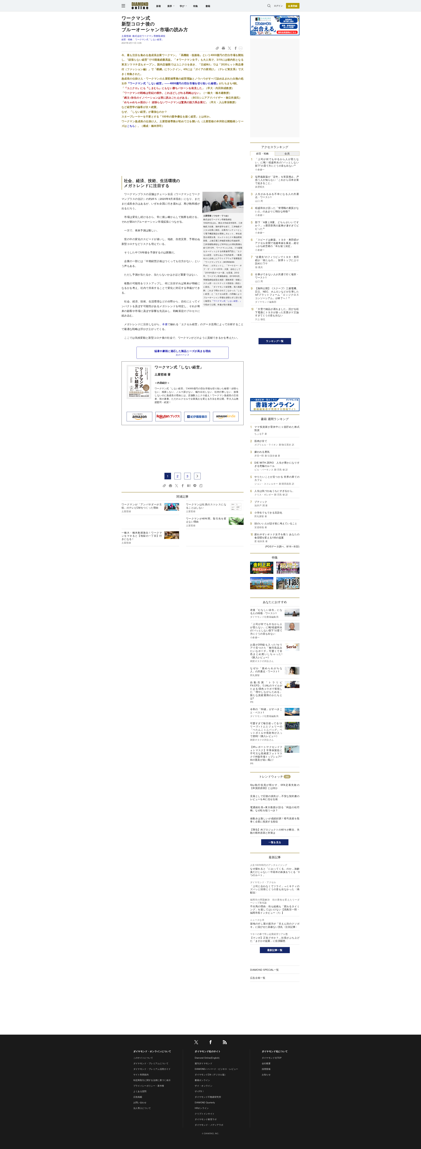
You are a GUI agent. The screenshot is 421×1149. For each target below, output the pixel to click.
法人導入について (142, 1108)
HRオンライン (202, 1108)
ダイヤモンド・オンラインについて (152, 1051)
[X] (196, 1042)
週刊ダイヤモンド (203, 1063)
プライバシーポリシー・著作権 (148, 1085)
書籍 (208, 6)
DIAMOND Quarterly (205, 1102)
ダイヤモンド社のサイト (208, 1051)
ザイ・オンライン (203, 1085)
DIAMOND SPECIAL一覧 (264, 969)
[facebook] (210, 1042)
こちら (131, 126)
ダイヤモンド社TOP (272, 1057)
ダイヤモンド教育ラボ (206, 1119)
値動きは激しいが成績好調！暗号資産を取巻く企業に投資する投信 (274, 820)
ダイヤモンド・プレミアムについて (150, 1063)
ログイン (278, 6)
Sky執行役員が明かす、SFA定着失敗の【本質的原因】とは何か (274, 786)
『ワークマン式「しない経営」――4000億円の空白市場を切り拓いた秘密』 (173, 83)
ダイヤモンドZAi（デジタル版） (211, 1074)
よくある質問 (140, 1091)
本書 (165, 324)
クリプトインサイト (204, 1113)
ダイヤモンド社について (275, 1051)
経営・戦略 (127, 39)
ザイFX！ (199, 1091)
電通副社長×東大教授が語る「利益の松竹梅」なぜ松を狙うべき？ (274, 808)
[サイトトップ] (140, 5)
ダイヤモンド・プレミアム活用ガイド (152, 1068)
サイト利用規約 (141, 1074)
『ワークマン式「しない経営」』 (226, 300)
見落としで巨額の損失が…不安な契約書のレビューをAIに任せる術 (274, 797)
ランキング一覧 (275, 341)
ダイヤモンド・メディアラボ (209, 1124)
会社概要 (266, 1063)
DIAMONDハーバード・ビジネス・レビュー (216, 1068)
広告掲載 (137, 1096)
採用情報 (266, 1068)
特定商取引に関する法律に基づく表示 (152, 1080)
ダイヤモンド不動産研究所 (208, 1096)
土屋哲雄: (143, 35)
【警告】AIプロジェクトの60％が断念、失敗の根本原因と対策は (274, 831)
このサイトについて (143, 1057)
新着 (158, 6)
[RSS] (225, 1042)
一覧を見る (275, 842)
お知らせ (266, 1074)
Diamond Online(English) (207, 1057)
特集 (195, 6)
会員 (287, 153)
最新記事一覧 (274, 950)
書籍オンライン (202, 1080)
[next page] (197, 476)
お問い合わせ (140, 1102)
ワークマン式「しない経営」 (149, 39)
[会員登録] (292, 6)
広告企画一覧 (257, 977)
